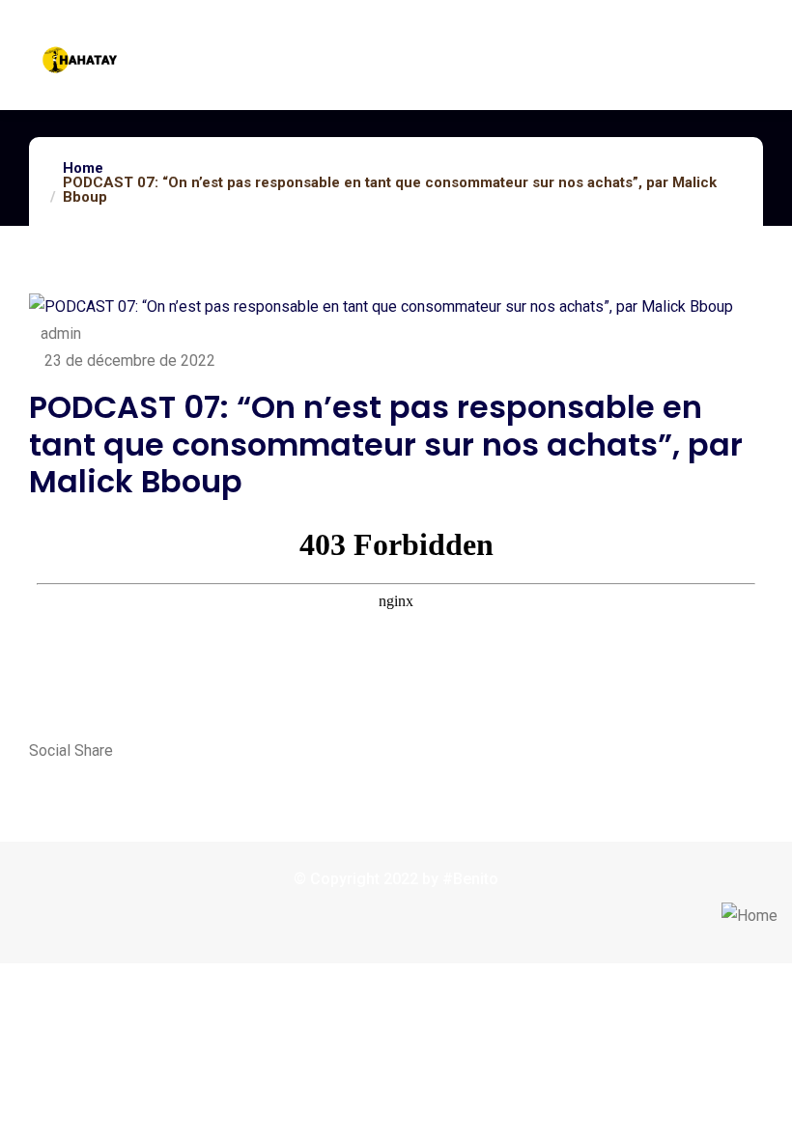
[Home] (749, 916)
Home (83, 168)
